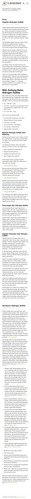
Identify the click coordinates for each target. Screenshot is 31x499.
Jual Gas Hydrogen (12, 337)
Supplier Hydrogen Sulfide (13, 22)
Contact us (23, 497)
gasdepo (17, 24)
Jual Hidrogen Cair (11, 425)
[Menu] (26, 3)
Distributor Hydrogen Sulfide (13, 305)
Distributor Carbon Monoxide (13, 447)
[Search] (22, 3)
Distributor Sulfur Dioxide (10, 482)
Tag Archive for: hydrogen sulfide (11, 9)
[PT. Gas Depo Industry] (12, 3)
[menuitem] (22, 3)
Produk (12, 24)
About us (19, 497)
